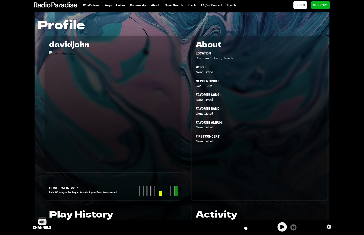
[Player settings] (329, 226)
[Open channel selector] (42, 221)
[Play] (282, 227)
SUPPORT (320, 5)
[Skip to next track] (293, 227)
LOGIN (300, 5)
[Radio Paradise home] (53, 5)
